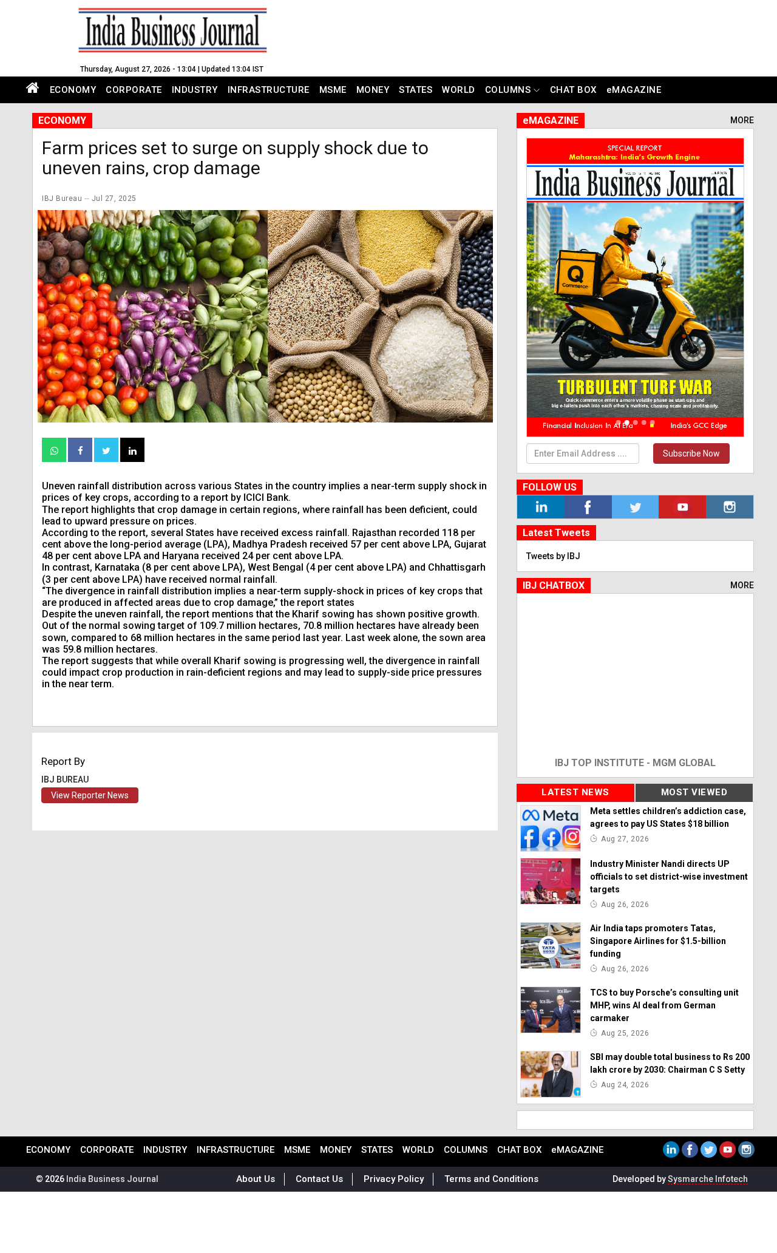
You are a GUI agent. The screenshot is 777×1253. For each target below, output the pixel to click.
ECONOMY (73, 89)
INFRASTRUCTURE (269, 89)
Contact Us (319, 1178)
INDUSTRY (195, 89)
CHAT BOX (573, 89)
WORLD (458, 89)
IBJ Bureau (62, 198)
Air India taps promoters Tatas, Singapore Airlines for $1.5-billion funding (658, 941)
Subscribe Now (691, 453)
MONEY (373, 89)
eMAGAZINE (634, 89)
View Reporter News (90, 795)
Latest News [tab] (575, 792)
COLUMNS (508, 89)
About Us (255, 1178)
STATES (415, 89)
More (742, 120)
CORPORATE (134, 89)
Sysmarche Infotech (708, 1179)
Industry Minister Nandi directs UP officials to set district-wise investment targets (669, 876)
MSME (333, 89)
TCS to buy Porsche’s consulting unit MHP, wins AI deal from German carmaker (664, 1005)
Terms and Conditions (491, 1178)
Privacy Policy (394, 1178)
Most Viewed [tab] (694, 792)
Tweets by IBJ (553, 556)
